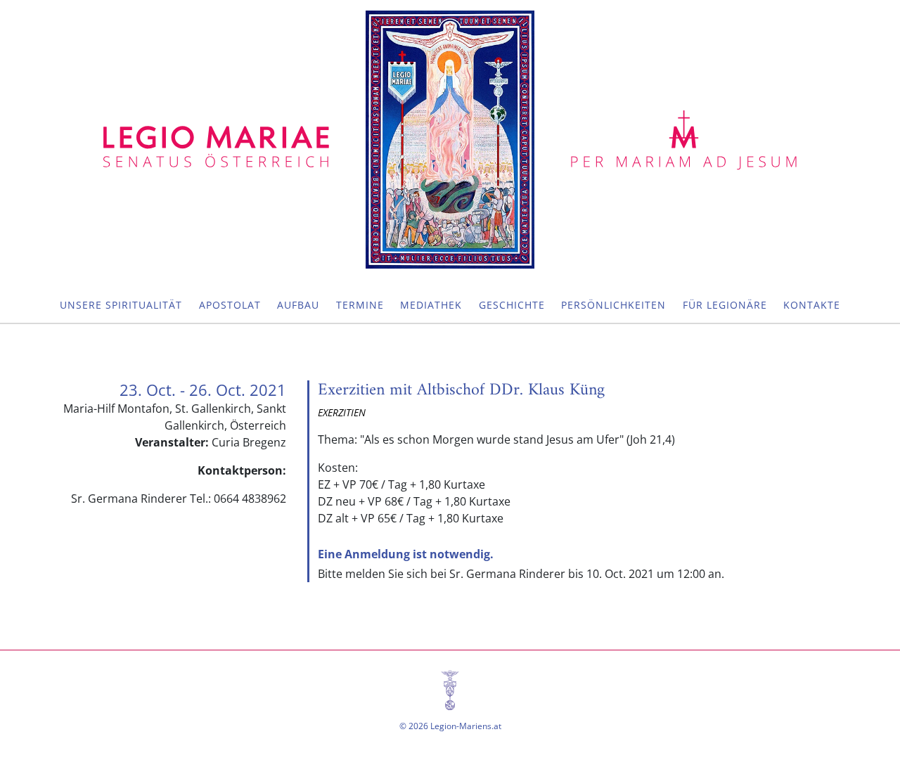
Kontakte (811, 304)
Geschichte (512, 304)
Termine (360, 304)
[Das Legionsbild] (450, 140)
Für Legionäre (725, 304)
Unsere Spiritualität (121, 304)
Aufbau (298, 304)
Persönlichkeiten (613, 304)
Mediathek (431, 304)
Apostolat (230, 304)
